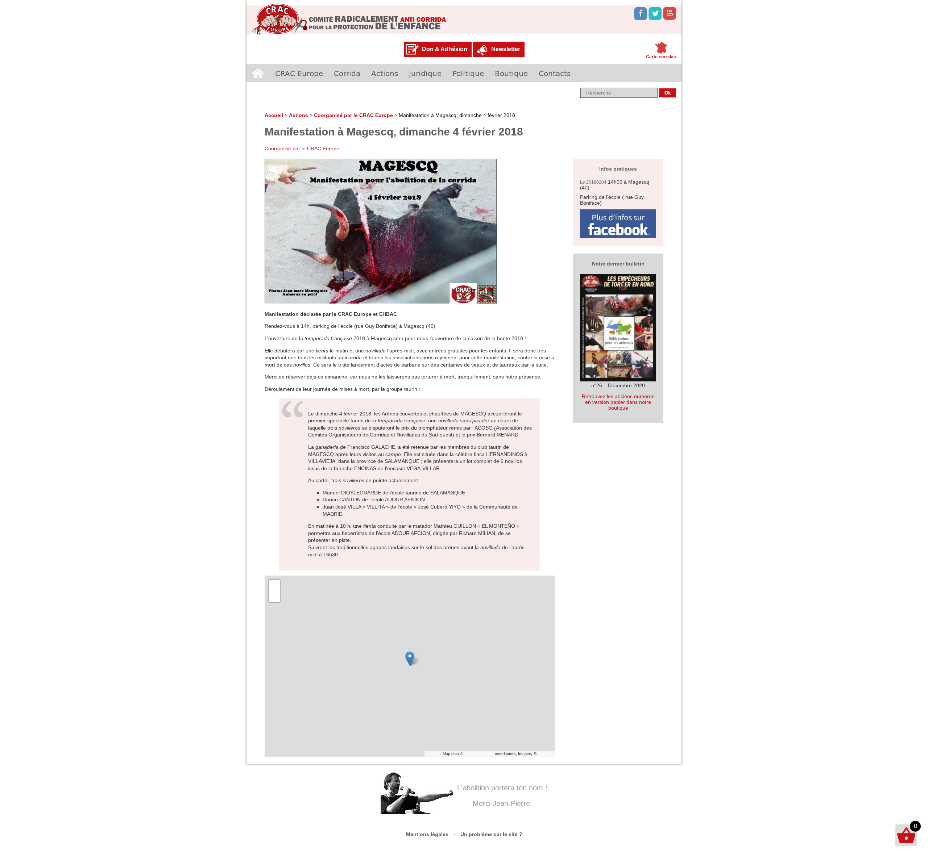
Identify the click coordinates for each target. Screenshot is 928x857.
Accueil (258, 73)
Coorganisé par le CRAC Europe (353, 115)
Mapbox (545, 754)
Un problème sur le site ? (491, 834)
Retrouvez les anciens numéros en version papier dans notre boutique (618, 402)
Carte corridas (661, 56)
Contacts (555, 73)
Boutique (511, 73)
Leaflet (432, 754)
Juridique (425, 73)
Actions (384, 73)
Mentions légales (427, 834)
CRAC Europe (299, 73)
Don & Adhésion (444, 49)
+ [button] (274, 585)
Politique (468, 73)
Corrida (347, 73)
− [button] (274, 596)
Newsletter (505, 49)
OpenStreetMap (479, 754)
